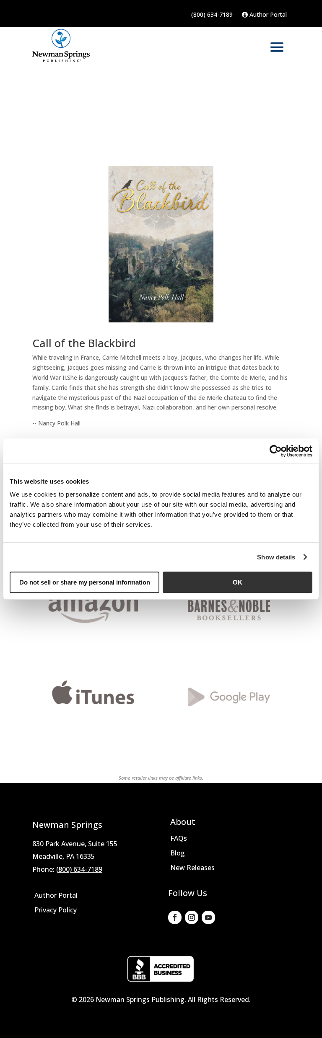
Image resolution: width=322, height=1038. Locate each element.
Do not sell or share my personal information (84, 582)
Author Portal (267, 15)
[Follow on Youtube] (208, 917)
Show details (276, 557)
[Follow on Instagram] (191, 917)
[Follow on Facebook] (175, 917)
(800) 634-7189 (212, 15)
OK (237, 582)
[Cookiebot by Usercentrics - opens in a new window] (275, 451)
